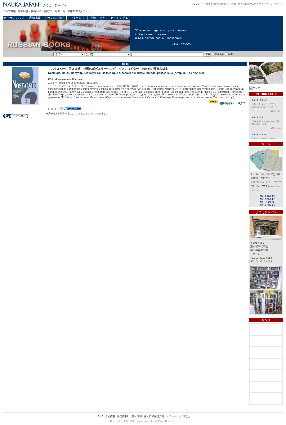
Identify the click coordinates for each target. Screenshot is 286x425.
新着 (230, 54)
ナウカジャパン (13, 17)
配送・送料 (98, 17)
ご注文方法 (77, 17)
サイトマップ (266, 4)
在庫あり (219, 54)
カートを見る (119, 17)
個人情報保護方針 (247, 4)
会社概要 (205, 4)
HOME (195, 4)
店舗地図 (35, 17)
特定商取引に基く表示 (224, 4)
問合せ (278, 4)
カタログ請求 (56, 17)
